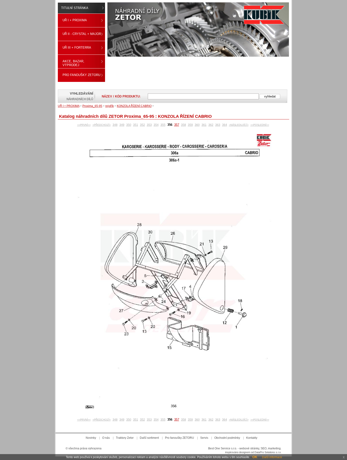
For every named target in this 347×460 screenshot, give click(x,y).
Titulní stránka (74, 8)
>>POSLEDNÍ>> (259, 124)
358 (183, 125)
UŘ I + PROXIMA (75, 20)
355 (163, 125)
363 (217, 125)
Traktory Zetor (125, 437)
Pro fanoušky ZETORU (81, 75)
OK (254, 457)
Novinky (91, 437)
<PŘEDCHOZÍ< (102, 124)
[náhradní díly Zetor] (198, 29)
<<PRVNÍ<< (84, 124)
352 (142, 125)
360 (197, 125)
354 (156, 125)
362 (210, 125)
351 (135, 125)
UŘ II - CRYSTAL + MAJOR (82, 34)
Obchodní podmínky (227, 437)
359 (190, 125)
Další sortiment (149, 437)
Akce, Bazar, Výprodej (73, 63)
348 (115, 125)
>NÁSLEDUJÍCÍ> (239, 124)
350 (128, 125)
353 (149, 125)
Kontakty (251, 437)
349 (121, 125)
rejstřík (109, 106)
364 (224, 125)
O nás (106, 437)
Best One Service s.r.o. (222, 448)
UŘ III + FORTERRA (77, 47)
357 (176, 125)
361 (204, 125)
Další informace (272, 457)
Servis (204, 437)
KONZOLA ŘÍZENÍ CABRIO (134, 106)
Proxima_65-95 (92, 106)
